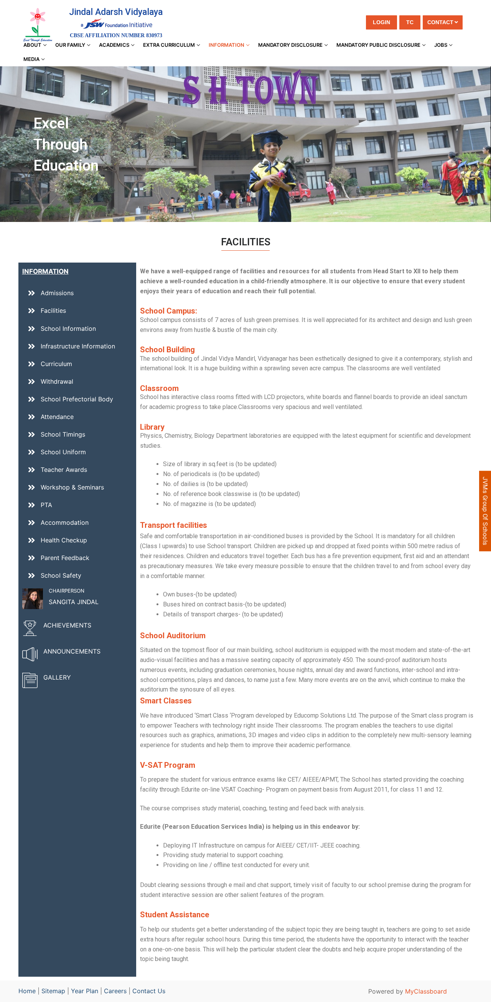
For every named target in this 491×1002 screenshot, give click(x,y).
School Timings (63, 434)
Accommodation (65, 522)
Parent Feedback (65, 558)
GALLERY (57, 677)
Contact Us (148, 991)
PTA (46, 505)
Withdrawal (57, 381)
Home (27, 991)
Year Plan (84, 991)
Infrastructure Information (78, 346)
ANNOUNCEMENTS (72, 651)
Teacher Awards (64, 469)
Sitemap (53, 991)
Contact (440, 22)
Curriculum (56, 364)
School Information (68, 328)
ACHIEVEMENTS (67, 625)
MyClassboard (426, 991)
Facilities (53, 310)
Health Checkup (64, 540)
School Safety (61, 575)
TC (410, 22)
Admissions (57, 293)
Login (381, 22)
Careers (115, 991)
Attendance (57, 417)
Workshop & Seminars (72, 487)
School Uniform (63, 452)
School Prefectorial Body (77, 399)
